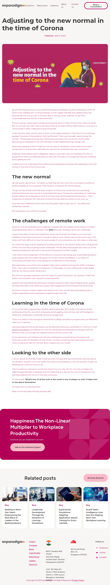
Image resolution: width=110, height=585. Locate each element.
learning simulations (20, 330)
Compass (33, 545)
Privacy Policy (78, 580)
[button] (29, 5)
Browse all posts (96, 478)
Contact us (75, 5)
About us (64, 5)
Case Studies (34, 553)
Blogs (31, 549)
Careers (32, 561)
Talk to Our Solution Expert (28, 447)
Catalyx (32, 541)
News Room (34, 557)
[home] (13, 5)
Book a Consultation (96, 6)
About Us (33, 564)
